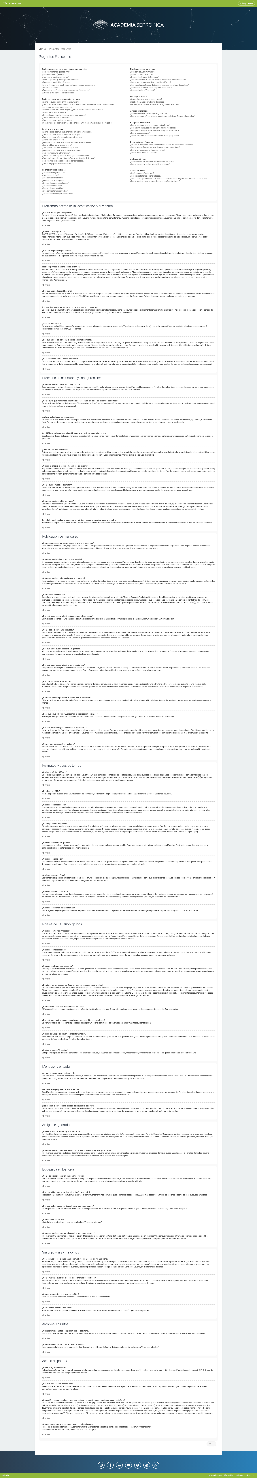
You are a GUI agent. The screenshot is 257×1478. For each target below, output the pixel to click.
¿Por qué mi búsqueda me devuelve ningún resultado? (153, 128)
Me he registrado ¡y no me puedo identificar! (60, 80)
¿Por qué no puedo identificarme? (56, 82)
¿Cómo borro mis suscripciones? (144, 152)
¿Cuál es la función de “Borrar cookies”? (58, 93)
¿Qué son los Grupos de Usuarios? (144, 77)
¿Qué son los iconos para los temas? (57, 194)
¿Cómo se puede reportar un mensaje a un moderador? (65, 156)
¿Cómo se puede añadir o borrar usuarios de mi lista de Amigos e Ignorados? (162, 116)
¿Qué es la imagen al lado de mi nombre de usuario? (64, 115)
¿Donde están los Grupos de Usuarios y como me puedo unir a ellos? (158, 80)
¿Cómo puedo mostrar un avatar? (56, 118)
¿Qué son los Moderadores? (142, 74)
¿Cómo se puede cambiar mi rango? (57, 120)
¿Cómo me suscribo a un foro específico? (147, 150)
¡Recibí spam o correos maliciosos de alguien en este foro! (154, 104)
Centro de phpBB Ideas (161, 1386)
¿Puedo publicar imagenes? (53, 180)
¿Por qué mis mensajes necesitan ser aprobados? (63, 161)
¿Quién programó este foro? (142, 173)
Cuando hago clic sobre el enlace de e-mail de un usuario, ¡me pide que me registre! (77, 123)
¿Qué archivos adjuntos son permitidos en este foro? (152, 162)
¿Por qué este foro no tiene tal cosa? (145, 176)
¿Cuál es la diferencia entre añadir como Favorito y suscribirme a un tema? (161, 145)
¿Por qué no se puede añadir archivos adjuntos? (62, 150)
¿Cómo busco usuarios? (140, 133)
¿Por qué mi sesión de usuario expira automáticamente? (66, 90)
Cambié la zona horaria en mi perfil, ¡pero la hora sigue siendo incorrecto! (72, 110)
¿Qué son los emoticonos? (53, 178)
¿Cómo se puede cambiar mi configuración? (60, 102)
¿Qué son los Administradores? (143, 72)
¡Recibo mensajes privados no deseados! (147, 102)
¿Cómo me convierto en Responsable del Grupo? (150, 82)
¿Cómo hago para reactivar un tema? (57, 163)
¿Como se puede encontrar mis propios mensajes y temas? (155, 136)
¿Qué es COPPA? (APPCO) (53, 74)
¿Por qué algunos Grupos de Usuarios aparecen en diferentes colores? (159, 85)
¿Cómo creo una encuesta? (53, 140)
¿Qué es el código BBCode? (53, 172)
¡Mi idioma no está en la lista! (54, 112)
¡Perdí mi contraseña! (51, 87)
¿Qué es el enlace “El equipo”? (142, 90)
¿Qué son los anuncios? (52, 186)
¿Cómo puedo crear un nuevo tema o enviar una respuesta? (67, 132)
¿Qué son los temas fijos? (53, 188)
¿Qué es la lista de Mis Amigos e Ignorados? (148, 113)
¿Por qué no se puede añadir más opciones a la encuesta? (66, 142)
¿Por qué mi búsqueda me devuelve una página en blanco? (155, 130)
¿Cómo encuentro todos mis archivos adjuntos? (150, 164)
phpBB (150, 455)
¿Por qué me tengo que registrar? (56, 72)
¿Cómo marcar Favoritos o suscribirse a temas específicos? (155, 147)
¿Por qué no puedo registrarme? (55, 77)
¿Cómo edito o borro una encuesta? (57, 145)
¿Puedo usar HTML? (50, 175)
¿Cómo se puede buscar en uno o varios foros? (150, 125)
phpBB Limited (142, 1370)
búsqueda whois (71, 1405)
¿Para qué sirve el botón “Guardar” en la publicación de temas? (68, 158)
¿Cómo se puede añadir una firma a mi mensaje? (62, 137)
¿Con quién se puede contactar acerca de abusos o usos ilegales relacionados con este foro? (169, 178)
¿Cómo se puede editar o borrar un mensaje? (61, 134)
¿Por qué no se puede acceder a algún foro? (60, 148)
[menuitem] (246, 3)
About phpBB (66, 1373)
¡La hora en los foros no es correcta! (57, 107)
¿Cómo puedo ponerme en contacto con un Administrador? (155, 181)
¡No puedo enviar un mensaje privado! (146, 99)
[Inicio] (128, 24)
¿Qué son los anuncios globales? (55, 183)
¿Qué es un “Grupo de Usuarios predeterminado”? (151, 87)
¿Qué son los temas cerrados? (55, 191)
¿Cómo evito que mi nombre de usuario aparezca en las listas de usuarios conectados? (78, 104)
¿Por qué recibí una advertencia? (56, 153)
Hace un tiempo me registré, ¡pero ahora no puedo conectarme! (68, 85)
